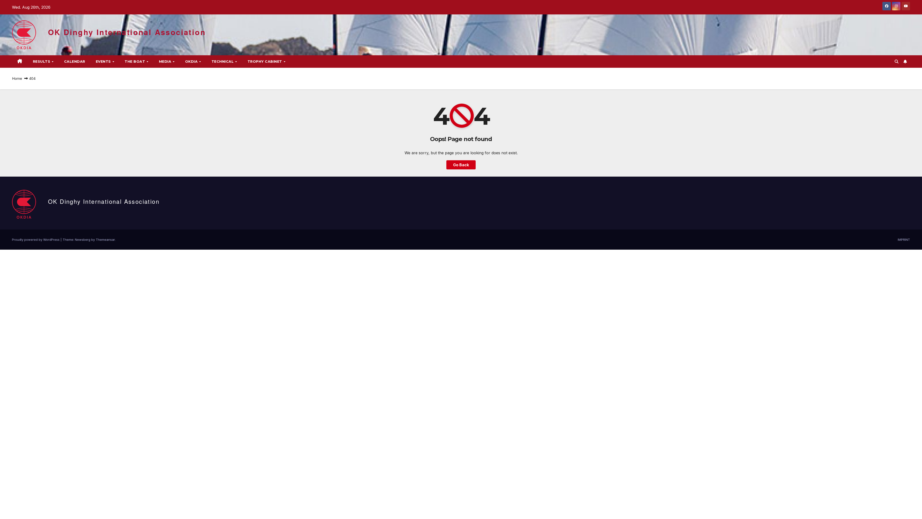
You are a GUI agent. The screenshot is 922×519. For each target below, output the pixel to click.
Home (17, 78)
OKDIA (192, 61)
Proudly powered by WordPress (36, 239)
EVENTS (104, 61)
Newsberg (82, 239)
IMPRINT (904, 239)
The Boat (135, 61)
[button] (896, 61)
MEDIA (165, 61)
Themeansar (105, 239)
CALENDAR (74, 61)
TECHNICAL (223, 61)
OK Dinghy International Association (127, 32)
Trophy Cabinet (265, 61)
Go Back (461, 164)
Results (42, 61)
